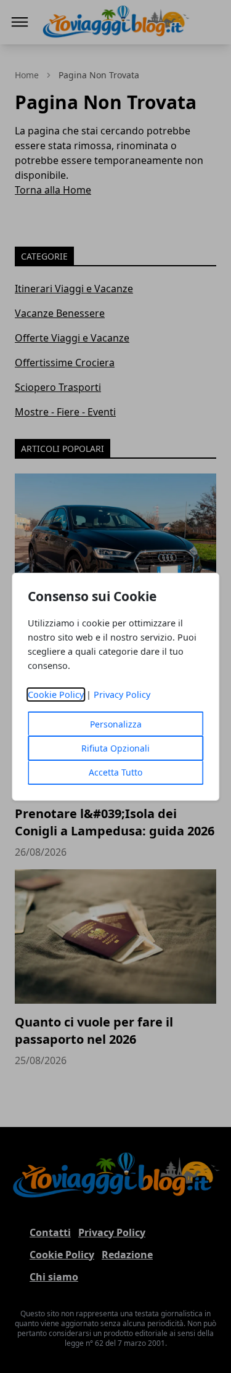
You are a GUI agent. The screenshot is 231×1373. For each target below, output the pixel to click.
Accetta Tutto (115, 772)
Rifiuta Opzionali (115, 748)
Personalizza (116, 724)
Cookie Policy (56, 694)
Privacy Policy (122, 694)
